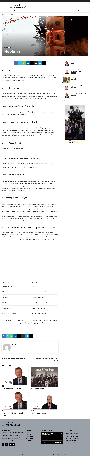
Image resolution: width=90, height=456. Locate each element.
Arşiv (7, 14)
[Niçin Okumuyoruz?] (44, 401)
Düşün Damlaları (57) (76, 86)
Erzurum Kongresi (38, 388)
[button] (78, 10)
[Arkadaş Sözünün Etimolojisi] (66, 96)
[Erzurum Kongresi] (44, 377)
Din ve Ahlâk (73, 87)
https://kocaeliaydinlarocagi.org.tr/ (18, 346)
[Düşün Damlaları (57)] (66, 88)
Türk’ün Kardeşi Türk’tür (11, 388)
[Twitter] (77, 1)
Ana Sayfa (3, 14)
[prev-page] (62, 101)
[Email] (32, 63)
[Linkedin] (28, 63)
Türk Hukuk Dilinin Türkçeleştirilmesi (76, 70)
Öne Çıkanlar (73, 79)
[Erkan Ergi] (7, 347)
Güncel (72, 63)
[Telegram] (40, 63)
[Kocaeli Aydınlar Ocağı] (20, 6)
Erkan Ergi (15, 344)
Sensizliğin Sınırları (76, 78)
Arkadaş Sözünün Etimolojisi (79, 94)
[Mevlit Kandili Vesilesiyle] (66, 64)
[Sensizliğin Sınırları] (66, 80)
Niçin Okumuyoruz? (39, 413)
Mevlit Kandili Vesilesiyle (78, 62)
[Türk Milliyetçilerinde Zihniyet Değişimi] (15, 401)
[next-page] (64, 101)
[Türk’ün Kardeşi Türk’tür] (15, 377)
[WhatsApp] (24, 63)
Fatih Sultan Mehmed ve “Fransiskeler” (14, 358)
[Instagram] (76, 1)
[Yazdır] (36, 63)
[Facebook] (74, 1)
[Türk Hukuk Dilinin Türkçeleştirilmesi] (66, 72)
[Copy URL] (44, 63)
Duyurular (33, 385)
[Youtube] (79, 1)
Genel (9, 47)
